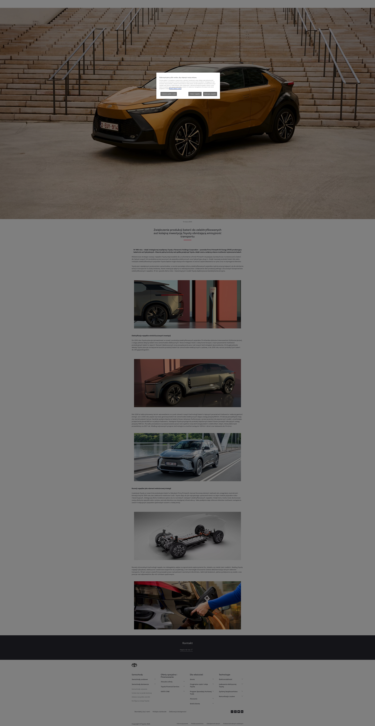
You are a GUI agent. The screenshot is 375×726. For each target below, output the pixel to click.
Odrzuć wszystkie (195, 94)
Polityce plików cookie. (175, 88)
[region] (188, 86)
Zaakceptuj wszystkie (210, 94)
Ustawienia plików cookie (168, 94)
